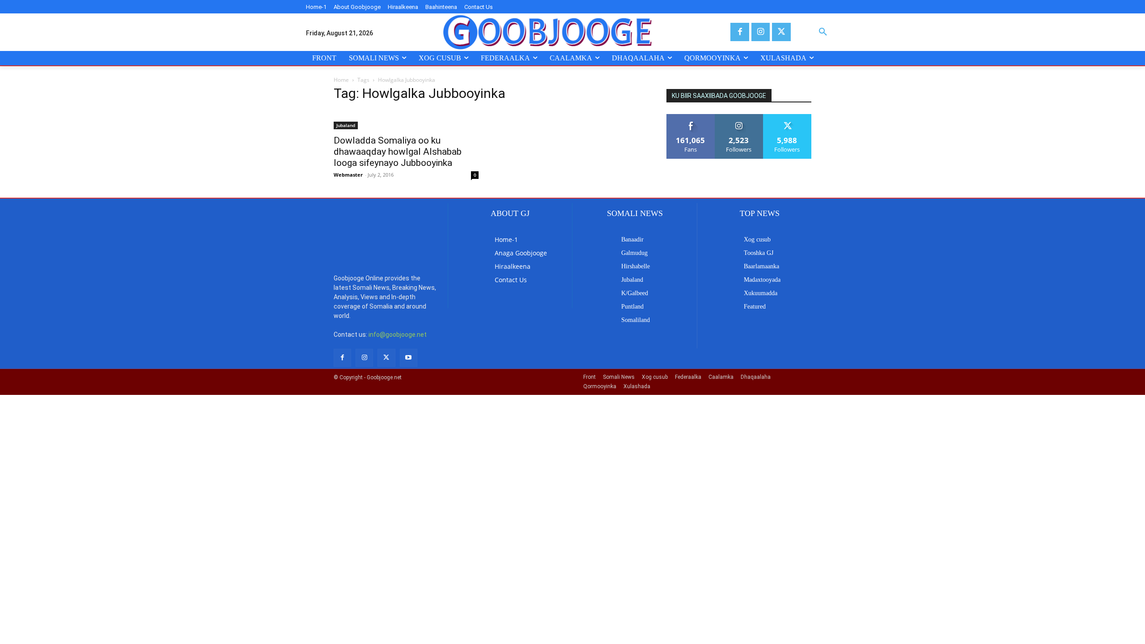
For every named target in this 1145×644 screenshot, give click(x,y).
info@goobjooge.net (398, 334)
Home (341, 80)
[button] (823, 32)
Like (691, 117)
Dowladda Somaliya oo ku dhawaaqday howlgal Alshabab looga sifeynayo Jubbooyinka (398, 151)
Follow (739, 117)
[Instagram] (760, 32)
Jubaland (345, 125)
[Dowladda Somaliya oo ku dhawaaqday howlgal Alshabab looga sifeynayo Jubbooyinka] (406, 119)
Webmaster (348, 174)
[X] (781, 32)
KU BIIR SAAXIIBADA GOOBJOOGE (719, 95)
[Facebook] (739, 32)
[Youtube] (408, 357)
